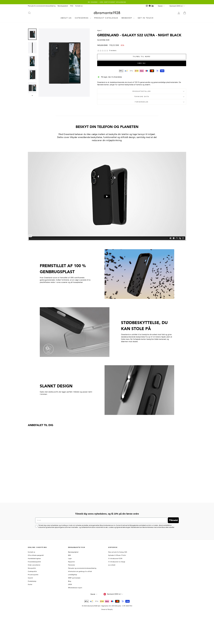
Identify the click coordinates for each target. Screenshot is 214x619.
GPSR (70, 584)
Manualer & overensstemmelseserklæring (41, 6)
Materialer (71, 565)
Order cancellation (34, 565)
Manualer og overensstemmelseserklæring (82, 568)
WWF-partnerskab (74, 578)
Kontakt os (79, 6)
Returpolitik (32, 568)
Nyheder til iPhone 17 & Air (117, 555)
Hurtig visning (46, 480)
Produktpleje (32, 581)
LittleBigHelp (72, 574)
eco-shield (111, 565)
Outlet (30, 584)
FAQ (71, 6)
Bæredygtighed (63, 6)
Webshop (127, 18)
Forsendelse (141, 102)
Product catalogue (106, 18)
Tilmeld (173, 520)
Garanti (30, 578)
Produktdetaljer (142, 91)
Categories (82, 18)
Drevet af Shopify (107, 609)
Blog (69, 581)
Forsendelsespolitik (34, 562)
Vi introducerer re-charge (116, 562)
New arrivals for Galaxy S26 (117, 552)
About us (66, 18)
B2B (69, 555)
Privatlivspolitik (33, 574)
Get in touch (145, 18)
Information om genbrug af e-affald (80, 571)
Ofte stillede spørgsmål (36, 555)
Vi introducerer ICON (115, 558)
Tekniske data (141, 96)
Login (70, 558)
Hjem (99, 30)
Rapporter (71, 562)
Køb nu (142, 63)
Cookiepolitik (32, 571)
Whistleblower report (75, 587)
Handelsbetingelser (34, 558)
